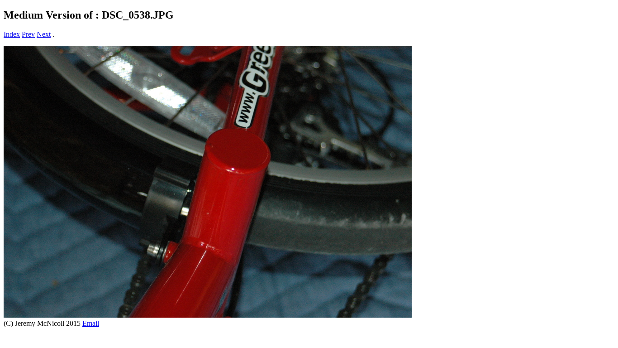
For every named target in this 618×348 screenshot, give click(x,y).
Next (44, 34)
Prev (28, 34)
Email (90, 323)
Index (12, 34)
